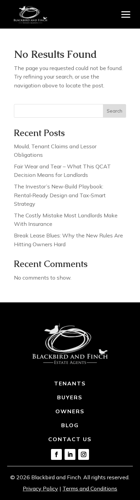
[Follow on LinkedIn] (70, 454)
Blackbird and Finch (56, 477)
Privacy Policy (40, 488)
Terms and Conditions (90, 488)
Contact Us (70, 439)
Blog (70, 425)
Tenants (70, 383)
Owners (70, 411)
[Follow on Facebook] (56, 454)
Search (114, 111)
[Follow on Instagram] (83, 454)
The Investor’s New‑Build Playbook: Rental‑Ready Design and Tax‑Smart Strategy (60, 195)
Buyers (70, 397)
